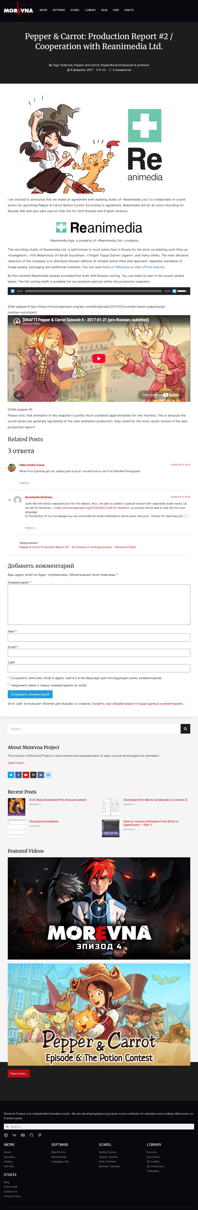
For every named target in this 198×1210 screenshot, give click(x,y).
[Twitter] (11, 775)
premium (143, 65)
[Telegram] (6, 1135)
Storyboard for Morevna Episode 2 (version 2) (155, 800)
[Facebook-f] (18, 775)
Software (59, 10)
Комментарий (19, 582)
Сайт (11, 662)
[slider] (93, 291)
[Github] (33, 775)
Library (90, 10)
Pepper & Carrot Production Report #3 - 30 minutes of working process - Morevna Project (77, 547)
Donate (129, 10)
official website (153, 267)
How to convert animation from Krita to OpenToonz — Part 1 (150, 823)
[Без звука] (174, 291)
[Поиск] (185, 729)
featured (66, 65)
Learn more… (17, 763)
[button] (99, 908)
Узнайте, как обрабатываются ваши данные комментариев (137, 703)
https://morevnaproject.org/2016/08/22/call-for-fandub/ (91, 507)
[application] (99, 291)
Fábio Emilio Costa (31, 465)
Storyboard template (43, 821)
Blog (104, 10)
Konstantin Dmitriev (38, 497)
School (75, 10)
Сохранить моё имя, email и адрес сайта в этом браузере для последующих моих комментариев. (86, 677)
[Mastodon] (40, 1135)
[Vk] (41, 775)
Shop (116, 10)
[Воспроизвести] (13, 291)
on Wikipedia (120, 267)
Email (13, 646)
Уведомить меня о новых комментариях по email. (49, 685)
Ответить (24, 483)
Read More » (35, 804)
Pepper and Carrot (86, 65)
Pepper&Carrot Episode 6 (118, 65)
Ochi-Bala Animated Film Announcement (57, 800)
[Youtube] (26, 775)
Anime (43, 10)
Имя (12, 631)
